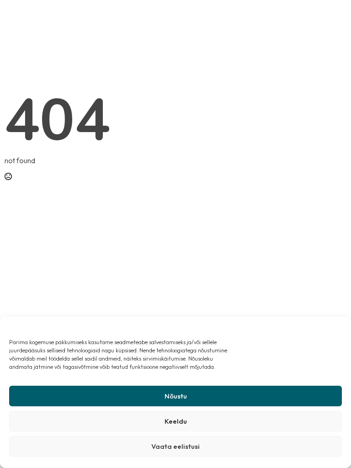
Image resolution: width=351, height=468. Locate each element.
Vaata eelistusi (175, 446)
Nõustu (176, 396)
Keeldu (176, 421)
